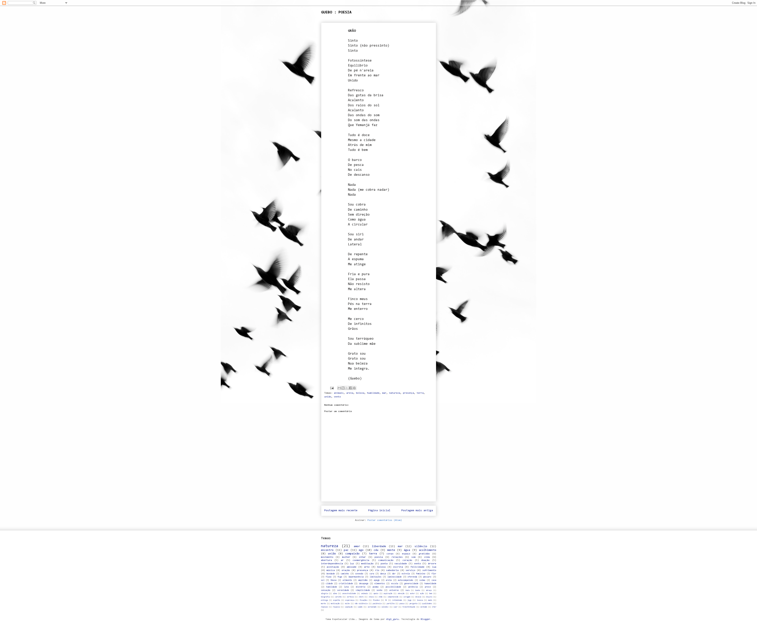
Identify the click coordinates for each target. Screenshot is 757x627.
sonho (379, 590)
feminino (420, 574)
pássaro (427, 577)
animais (339, 393)
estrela (406, 574)
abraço (429, 590)
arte (367, 567)
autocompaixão (405, 580)
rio (377, 570)
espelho (336, 600)
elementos (379, 584)
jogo (409, 600)
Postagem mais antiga (417, 510)
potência (413, 587)
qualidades (427, 604)
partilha (390, 604)
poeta (384, 564)
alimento (347, 580)
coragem (406, 597)
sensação (325, 590)
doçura (429, 597)
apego (377, 580)
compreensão (393, 597)
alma (335, 593)
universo (394, 590)
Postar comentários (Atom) (384, 520)
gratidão (424, 554)
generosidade (411, 584)
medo (430, 600)
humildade (373, 393)
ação (422, 593)
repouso (324, 607)
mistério (360, 587)
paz (346, 550)
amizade (351, 567)
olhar (362, 557)
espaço (406, 554)
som (413, 557)
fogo (339, 577)
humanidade (430, 584)
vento (337, 397)
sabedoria (392, 570)
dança (383, 574)
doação (425, 560)
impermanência (356, 577)
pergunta (413, 604)
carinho (338, 597)
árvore (432, 564)
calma (422, 580)
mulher (346, 557)
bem (430, 593)
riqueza (336, 607)
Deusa (334, 580)
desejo (418, 597)
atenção (401, 593)
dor (394, 574)
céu (376, 550)
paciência (377, 604)
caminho (345, 574)
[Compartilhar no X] (347, 388)
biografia (325, 597)
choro (361, 597)
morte (323, 604)
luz (352, 564)
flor (434, 574)
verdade (423, 607)
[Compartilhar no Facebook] (350, 388)
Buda (407, 590)
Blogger (425, 619)
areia (349, 393)
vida (427, 557)
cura (371, 574)
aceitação (333, 567)
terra (420, 393)
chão (380, 597)
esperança (349, 600)
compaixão (352, 553)
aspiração (387, 593)
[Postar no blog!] (343, 388)
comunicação (385, 560)
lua (434, 567)
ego (361, 550)
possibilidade (393, 587)
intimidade (397, 600)
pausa (401, 604)
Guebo (417, 590)
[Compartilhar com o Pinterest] (354, 388)
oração (346, 570)
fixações (363, 600)
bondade (330, 574)
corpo (390, 554)
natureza (394, 393)
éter (434, 607)
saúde (360, 607)
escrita (398, 567)
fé (386, 600)
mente (391, 550)
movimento (327, 557)
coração (407, 560)
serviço (410, 570)
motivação (335, 604)
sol (322, 580)
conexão (359, 574)
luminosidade (394, 577)
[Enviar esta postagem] (332, 388)
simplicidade (363, 590)
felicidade (417, 567)
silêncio (421, 546)
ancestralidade (349, 593)
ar (342, 560)
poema (375, 587)
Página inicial (379, 510)
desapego (363, 584)
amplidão (363, 580)
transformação (408, 607)
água (407, 550)
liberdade (379, 546)
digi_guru (392, 619)
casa (434, 580)
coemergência (361, 560)
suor (395, 607)
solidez (384, 607)
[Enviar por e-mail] (339, 388)
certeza (350, 597)
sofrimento (429, 570)
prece (428, 587)
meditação (367, 564)
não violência (361, 604)
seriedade (372, 607)
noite (347, 604)
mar (384, 393)
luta (346, 587)
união (327, 397)
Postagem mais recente (340, 510)
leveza (420, 600)
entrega (324, 600)
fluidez (376, 600)
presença (408, 393)
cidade (329, 584)
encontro (327, 550)
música (330, 570)
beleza (360, 393)
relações (397, 557)
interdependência (332, 564)
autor (412, 593)
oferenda (412, 577)
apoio (375, 593)
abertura (326, 560)
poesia (379, 557)
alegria (324, 593)
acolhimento (427, 550)
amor (357, 546)
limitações (375, 577)
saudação (349, 607)
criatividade (346, 584)
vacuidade (400, 564)
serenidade (343, 590)
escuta (394, 584)
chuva (371, 597)
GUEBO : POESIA (336, 12)
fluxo (329, 577)
